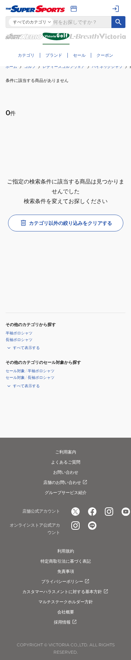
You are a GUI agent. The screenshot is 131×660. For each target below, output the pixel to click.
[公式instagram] (109, 511)
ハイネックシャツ (107, 66)
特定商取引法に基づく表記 (66, 561)
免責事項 (65, 571)
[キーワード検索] (118, 22)
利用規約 (65, 551)
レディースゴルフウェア (64, 66)
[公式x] (75, 511)
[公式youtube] (126, 511)
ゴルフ (30, 66)
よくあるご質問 (65, 462)
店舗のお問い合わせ (62, 482)
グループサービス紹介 (66, 492)
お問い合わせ (65, 472)
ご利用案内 (65, 451)
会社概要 (65, 611)
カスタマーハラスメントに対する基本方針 (62, 591)
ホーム (11, 66)
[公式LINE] (92, 525)
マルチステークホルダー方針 (65, 601)
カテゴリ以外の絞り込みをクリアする (70, 223)
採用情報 (62, 622)
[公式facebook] (92, 511)
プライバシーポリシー (62, 581)
